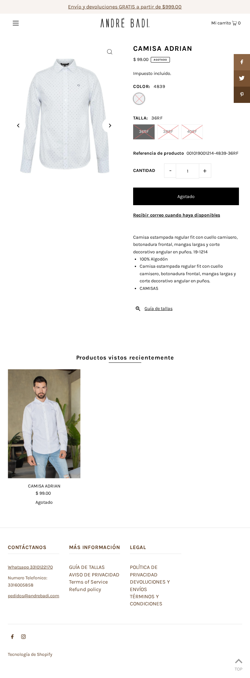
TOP (239, 668)
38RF (168, 131)
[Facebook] (12, 637)
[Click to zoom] (109, 51)
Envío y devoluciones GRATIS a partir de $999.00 (125, 7)
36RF (144, 131)
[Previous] (18, 125)
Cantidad (144, 170)
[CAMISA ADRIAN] (44, 423)
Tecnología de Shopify (30, 654)
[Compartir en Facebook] (242, 62)
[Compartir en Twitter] (242, 78)
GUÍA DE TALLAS (87, 567)
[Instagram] (23, 637)
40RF (192, 131)
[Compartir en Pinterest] (242, 95)
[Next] (109, 125)
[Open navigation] (28, 22)
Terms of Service (88, 582)
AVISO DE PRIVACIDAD (94, 575)
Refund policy (85, 589)
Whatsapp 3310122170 (30, 567)
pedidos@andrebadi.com (33, 596)
